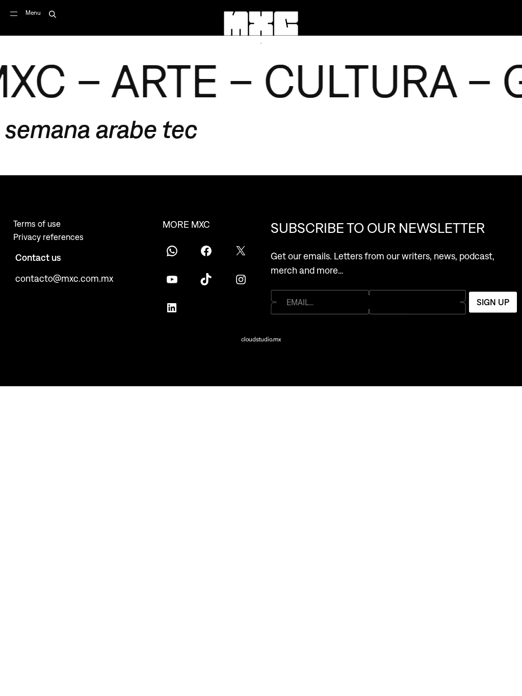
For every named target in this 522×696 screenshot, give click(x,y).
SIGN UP (493, 302)
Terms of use (37, 224)
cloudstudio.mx (261, 339)
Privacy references (48, 237)
